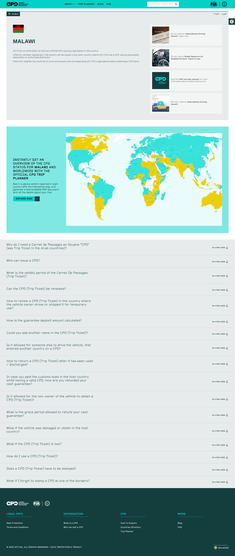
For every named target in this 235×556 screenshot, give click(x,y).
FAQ (108, 4)
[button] (232, 21)
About (68, 4)
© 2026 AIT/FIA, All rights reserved (27, 547)
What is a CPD (71, 523)
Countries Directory (131, 527)
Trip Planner (86, 4)
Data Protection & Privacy (66, 547)
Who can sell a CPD (73, 527)
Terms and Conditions (17, 527)
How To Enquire (129, 523)
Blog (100, 4)
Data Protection (14, 523)
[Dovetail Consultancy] (221, 547)
